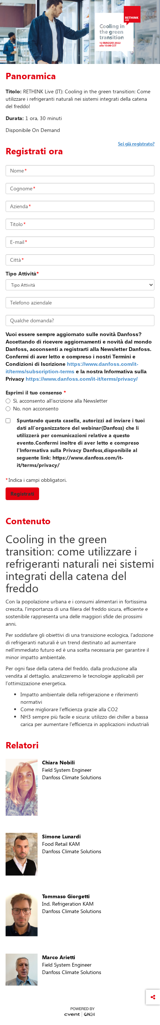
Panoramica (31, 75)
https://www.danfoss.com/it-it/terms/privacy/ (82, 379)
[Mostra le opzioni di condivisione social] (153, 997)
